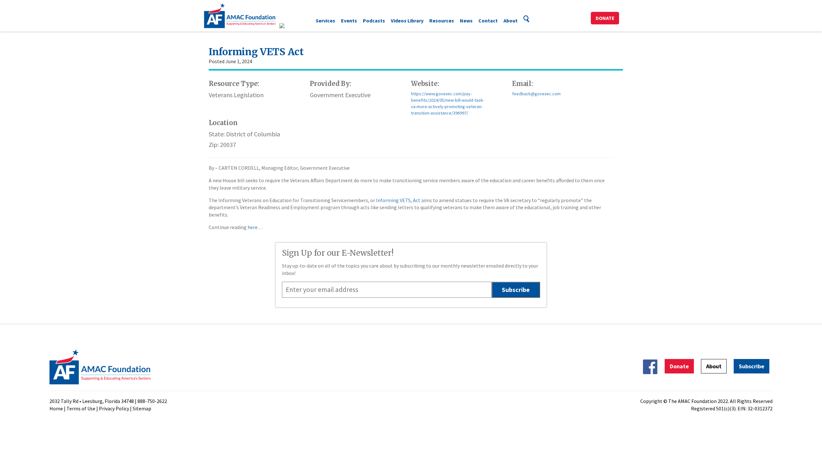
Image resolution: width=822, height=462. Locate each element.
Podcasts (374, 20)
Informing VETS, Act (398, 200)
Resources (441, 20)
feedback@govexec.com (536, 94)
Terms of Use (80, 408)
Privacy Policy (114, 408)
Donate (605, 18)
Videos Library (407, 20)
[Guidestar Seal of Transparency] (289, 25)
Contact (488, 20)
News (466, 20)
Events (349, 20)
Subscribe (751, 366)
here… (255, 227)
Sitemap (142, 408)
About (510, 20)
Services (325, 20)
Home (56, 408)
